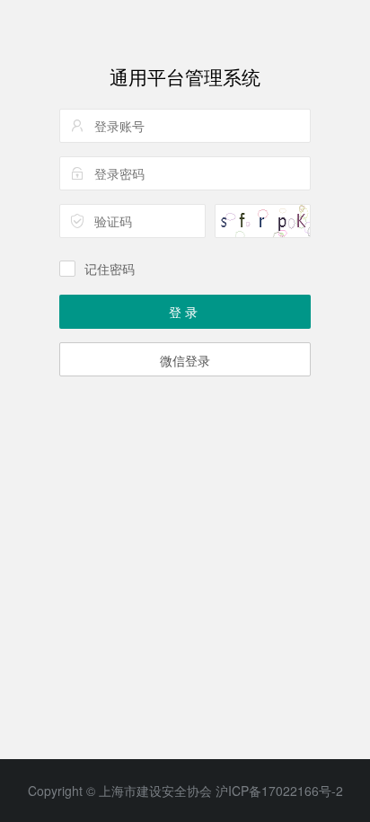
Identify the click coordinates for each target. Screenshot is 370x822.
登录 (185, 312)
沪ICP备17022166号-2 (279, 791)
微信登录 (185, 360)
